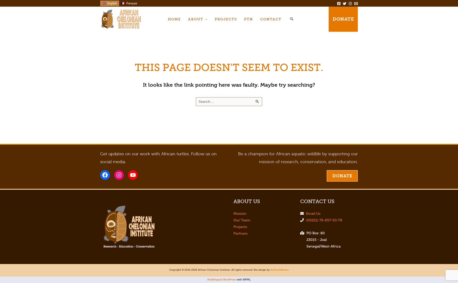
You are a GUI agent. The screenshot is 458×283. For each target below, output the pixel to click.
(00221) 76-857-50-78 (324, 220)
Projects (240, 227)
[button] (205, 19)
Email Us (313, 214)
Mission (239, 214)
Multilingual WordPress (221, 279)
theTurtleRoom (279, 269)
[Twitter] (344, 3)
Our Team (241, 220)
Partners (240, 233)
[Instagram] (350, 3)
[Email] (356, 3)
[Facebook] (339, 3)
